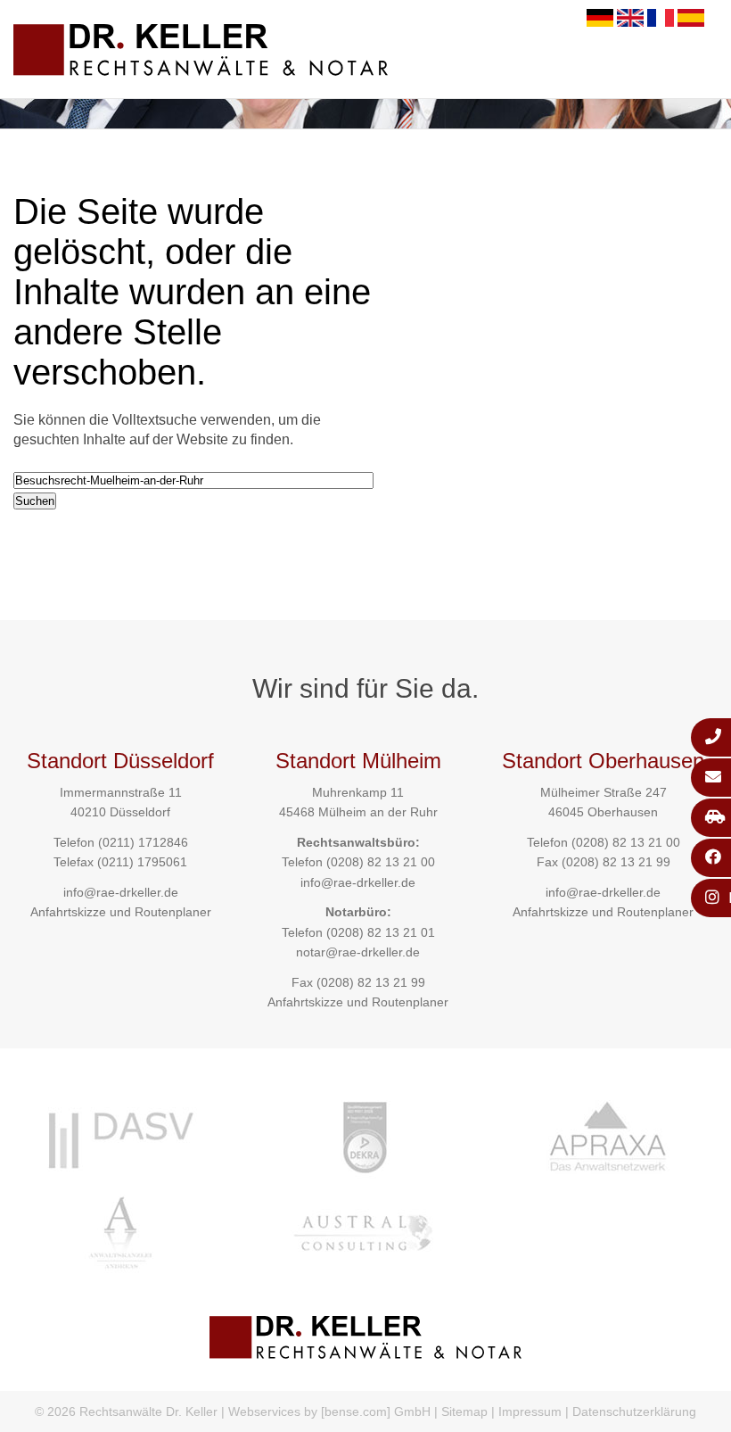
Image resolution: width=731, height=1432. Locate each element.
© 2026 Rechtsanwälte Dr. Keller (126, 1411)
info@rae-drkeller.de (120, 892)
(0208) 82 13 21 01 (380, 932)
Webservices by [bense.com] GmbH (329, 1411)
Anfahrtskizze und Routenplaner (120, 912)
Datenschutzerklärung (634, 1411)
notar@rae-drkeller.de (358, 952)
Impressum (530, 1411)
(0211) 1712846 (143, 842)
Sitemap (464, 1411)
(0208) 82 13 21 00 (380, 862)
